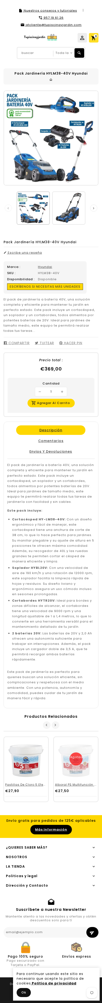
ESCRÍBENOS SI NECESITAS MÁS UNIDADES (45, 286)
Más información (51, 829)
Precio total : (51, 360)
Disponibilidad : (21, 279)
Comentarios (50, 440)
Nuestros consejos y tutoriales (50, 10)
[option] (33, 208)
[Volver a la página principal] (51, 79)
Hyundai (45, 267)
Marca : (13, 267)
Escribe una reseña (24, 253)
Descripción (50, 430)
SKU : (11, 273)
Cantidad (51, 383)
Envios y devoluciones (50, 451)
